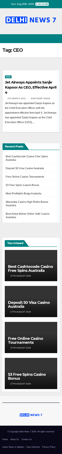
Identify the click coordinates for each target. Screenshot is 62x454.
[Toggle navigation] (57, 38)
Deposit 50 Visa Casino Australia (25, 168)
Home (5, 439)
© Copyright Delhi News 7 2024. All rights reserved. (31, 431)
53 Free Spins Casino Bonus (22, 185)
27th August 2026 (21, 276)
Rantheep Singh (40, 98)
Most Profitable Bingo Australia (23, 193)
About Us (14, 439)
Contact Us (26, 439)
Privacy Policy (48, 447)
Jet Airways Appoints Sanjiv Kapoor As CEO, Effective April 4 (30, 87)
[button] (51, 38)
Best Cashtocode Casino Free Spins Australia (30, 268)
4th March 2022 (17, 98)
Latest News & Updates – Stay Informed (21, 447)
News (8, 77)
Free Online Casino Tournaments (25, 176)
